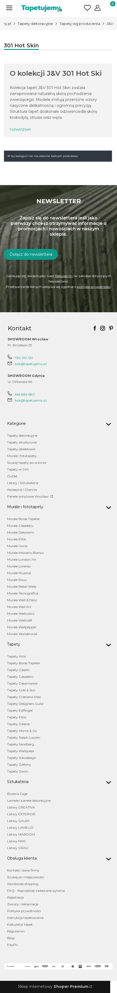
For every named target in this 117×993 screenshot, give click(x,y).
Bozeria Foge (17, 794)
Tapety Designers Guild (25, 704)
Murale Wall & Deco (22, 600)
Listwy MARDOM (21, 834)
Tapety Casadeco (20, 677)
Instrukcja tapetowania (25, 918)
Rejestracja (15, 897)
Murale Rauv (17, 580)
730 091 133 (24, 358)
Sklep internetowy (53, 986)
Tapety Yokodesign (21, 758)
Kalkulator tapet (20, 924)
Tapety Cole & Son (21, 690)
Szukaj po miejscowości (25, 877)
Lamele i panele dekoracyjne (29, 800)
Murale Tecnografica (22, 593)
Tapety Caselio (18, 670)
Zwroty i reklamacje (22, 904)
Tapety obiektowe (21, 449)
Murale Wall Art (19, 607)
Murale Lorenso (19, 566)
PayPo (12, 945)
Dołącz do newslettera (31, 254)
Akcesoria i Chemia (22, 490)
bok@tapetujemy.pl (31, 364)
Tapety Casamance (22, 683)
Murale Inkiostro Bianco (25, 553)
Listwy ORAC (18, 848)
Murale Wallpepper (21, 627)
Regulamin (64, 276)
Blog (10, 938)
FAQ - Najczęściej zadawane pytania (36, 891)
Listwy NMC (16, 841)
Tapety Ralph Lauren (23, 737)
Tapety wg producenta (80, 23)
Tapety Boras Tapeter (23, 663)
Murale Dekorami (20, 532)
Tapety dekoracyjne (35, 23)
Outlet (12, 476)
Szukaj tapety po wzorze (26, 463)
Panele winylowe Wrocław (28, 496)
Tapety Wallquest (20, 751)
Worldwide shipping (22, 884)
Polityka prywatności (24, 911)
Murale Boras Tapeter (23, 519)
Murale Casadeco (20, 526)
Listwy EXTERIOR (21, 814)
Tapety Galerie (18, 724)
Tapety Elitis (16, 717)
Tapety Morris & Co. (22, 731)
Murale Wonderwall (22, 634)
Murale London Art (21, 559)
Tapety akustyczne (22, 442)
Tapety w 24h (18, 469)
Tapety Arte (16, 656)
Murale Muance (19, 573)
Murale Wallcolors (20, 613)
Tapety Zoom (17, 771)
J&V (110, 23)
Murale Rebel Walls (21, 586)
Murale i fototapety (22, 456)
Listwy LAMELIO (20, 828)
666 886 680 (25, 394)
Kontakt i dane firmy (23, 870)
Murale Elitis (16, 539)
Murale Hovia (17, 546)
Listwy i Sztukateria (22, 483)
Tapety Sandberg (20, 744)
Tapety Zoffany (19, 764)
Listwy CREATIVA (21, 807)
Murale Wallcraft (19, 620)
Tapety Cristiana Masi (24, 697)
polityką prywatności (93, 287)
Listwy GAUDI (18, 821)
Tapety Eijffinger (20, 710)
